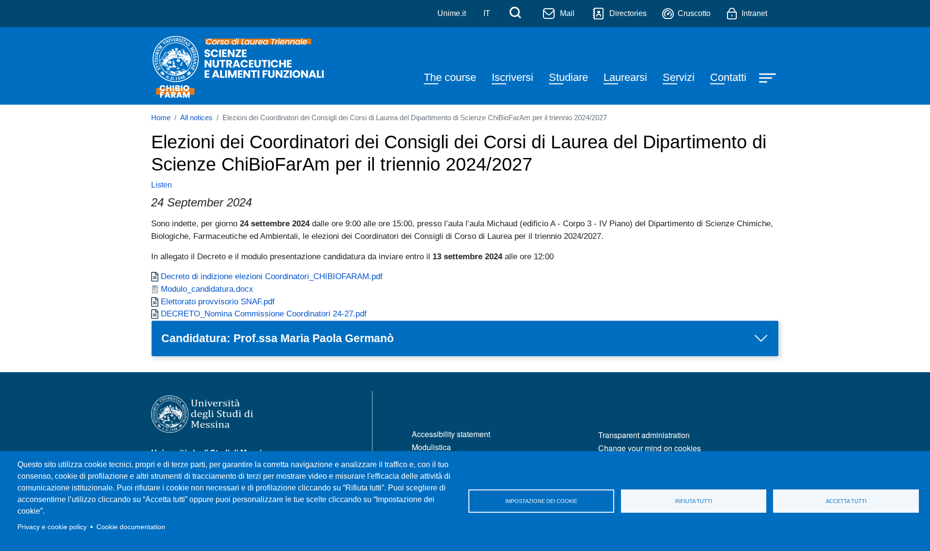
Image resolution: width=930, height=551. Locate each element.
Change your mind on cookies (649, 448)
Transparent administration (644, 435)
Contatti (728, 77)
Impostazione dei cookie (541, 501)
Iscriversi (512, 77)
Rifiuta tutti (693, 501)
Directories (628, 13)
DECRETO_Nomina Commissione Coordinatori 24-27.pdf (264, 313)
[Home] (239, 66)
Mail (567, 13)
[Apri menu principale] (769, 77)
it (486, 13)
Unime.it (451, 13)
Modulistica (431, 447)
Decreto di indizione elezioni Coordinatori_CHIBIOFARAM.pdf (272, 276)
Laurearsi (625, 77)
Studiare (568, 77)
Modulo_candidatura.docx (207, 289)
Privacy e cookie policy (52, 527)
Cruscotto (694, 13)
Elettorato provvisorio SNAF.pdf (218, 301)
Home (160, 118)
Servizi (679, 77)
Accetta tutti (846, 501)
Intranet (754, 13)
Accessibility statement (451, 434)
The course (450, 77)
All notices (196, 118)
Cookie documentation (130, 527)
